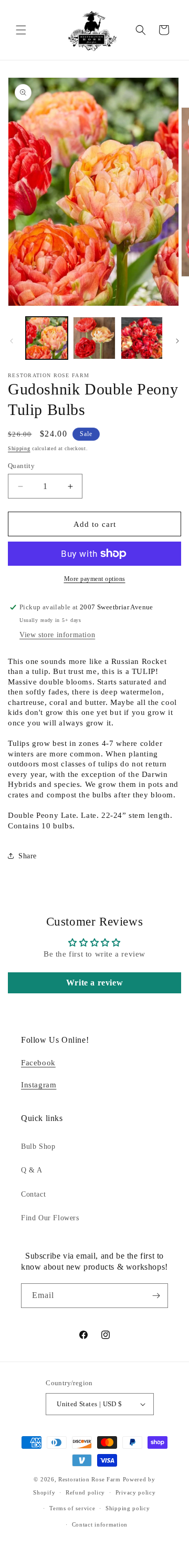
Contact (33, 1194)
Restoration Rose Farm (89, 1479)
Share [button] (27, 856)
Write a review (94, 982)
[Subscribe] (155, 1295)
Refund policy (85, 1492)
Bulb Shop (38, 1146)
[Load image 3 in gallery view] (142, 338)
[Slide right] (177, 340)
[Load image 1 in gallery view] (47, 338)
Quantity (21, 466)
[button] (21, 29)
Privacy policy (136, 1492)
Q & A (32, 1170)
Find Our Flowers (50, 1218)
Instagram (38, 1085)
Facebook (38, 1062)
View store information (57, 635)
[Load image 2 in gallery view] (94, 338)
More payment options (94, 579)
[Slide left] (11, 340)
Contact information (100, 1524)
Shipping (19, 448)
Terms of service (72, 1508)
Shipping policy (128, 1508)
